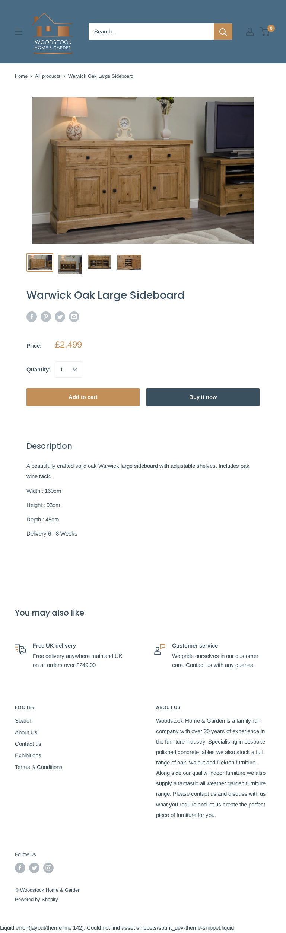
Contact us (28, 744)
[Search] (223, 31)
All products (48, 76)
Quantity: (38, 369)
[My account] (250, 32)
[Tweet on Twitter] (60, 316)
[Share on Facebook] (31, 316)
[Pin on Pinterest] (46, 316)
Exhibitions (28, 755)
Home (21, 76)
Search (23, 721)
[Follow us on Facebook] (20, 868)
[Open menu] (18, 32)
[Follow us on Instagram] (48, 868)
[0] (265, 31)
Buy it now (203, 397)
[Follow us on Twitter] (34, 868)
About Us (26, 732)
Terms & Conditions (39, 767)
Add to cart (83, 397)
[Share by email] (74, 316)
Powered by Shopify (36, 899)
